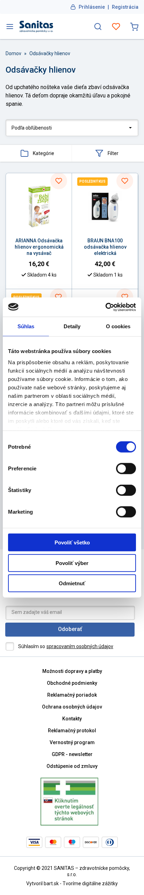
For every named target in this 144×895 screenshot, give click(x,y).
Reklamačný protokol (72, 730)
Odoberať (70, 629)
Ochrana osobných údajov (72, 707)
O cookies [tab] (118, 326)
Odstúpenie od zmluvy (72, 766)
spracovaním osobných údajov (79, 646)
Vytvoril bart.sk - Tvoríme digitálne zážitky (72, 883)
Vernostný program (72, 742)
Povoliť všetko (72, 542)
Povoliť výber (72, 563)
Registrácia (125, 7)
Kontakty (72, 718)
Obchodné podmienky (72, 683)
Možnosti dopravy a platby (72, 671)
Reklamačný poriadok (72, 695)
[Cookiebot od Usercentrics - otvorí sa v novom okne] (105, 306)
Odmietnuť (72, 583)
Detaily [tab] (72, 326)
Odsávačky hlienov (49, 53)
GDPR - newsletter (72, 754)
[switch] (126, 468)
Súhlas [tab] (26, 326)
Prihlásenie (92, 7)
